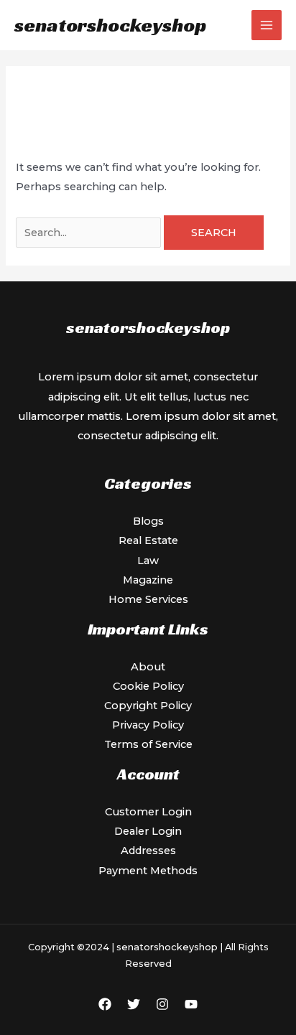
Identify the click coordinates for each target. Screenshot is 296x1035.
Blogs (148, 521)
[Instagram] (162, 1004)
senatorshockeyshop (110, 24)
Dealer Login (148, 831)
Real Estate (148, 540)
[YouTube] (191, 1004)
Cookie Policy (148, 686)
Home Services (148, 599)
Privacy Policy (148, 724)
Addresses (148, 850)
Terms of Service (148, 744)
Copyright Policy (148, 705)
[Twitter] (133, 1004)
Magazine (148, 579)
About (148, 666)
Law (148, 560)
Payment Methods (148, 870)
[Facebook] (104, 1004)
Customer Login (148, 811)
